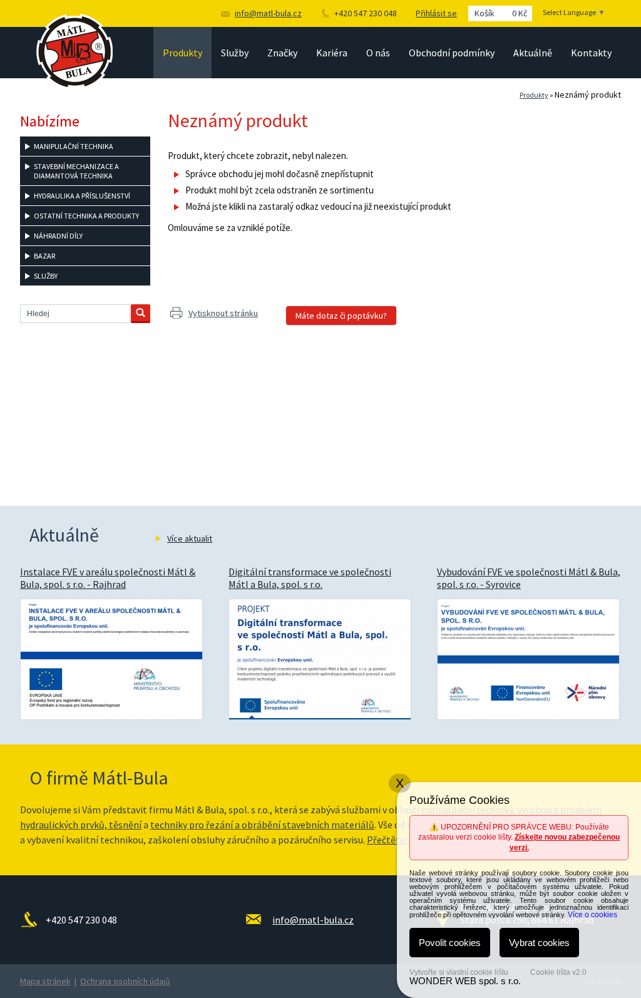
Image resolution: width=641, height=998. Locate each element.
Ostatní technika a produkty (86, 215)
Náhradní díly (58, 235)
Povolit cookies (450, 942)
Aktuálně (532, 52)
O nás (378, 52)
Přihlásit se (436, 13)
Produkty (182, 52)
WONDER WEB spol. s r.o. (465, 980)
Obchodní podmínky (452, 52)
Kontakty (591, 52)
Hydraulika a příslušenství (82, 195)
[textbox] (75, 313)
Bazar (44, 255)
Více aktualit (189, 538)
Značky (282, 52)
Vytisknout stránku (223, 313)
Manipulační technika (73, 146)
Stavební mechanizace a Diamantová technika (76, 171)
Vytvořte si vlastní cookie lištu (458, 972)
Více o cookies (592, 914)
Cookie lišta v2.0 (558, 972)
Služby (235, 52)
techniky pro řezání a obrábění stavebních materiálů (262, 824)
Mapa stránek (45, 981)
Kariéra (331, 52)
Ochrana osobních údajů (125, 981)
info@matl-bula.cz (268, 13)
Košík (500, 13)
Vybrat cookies (539, 942)
